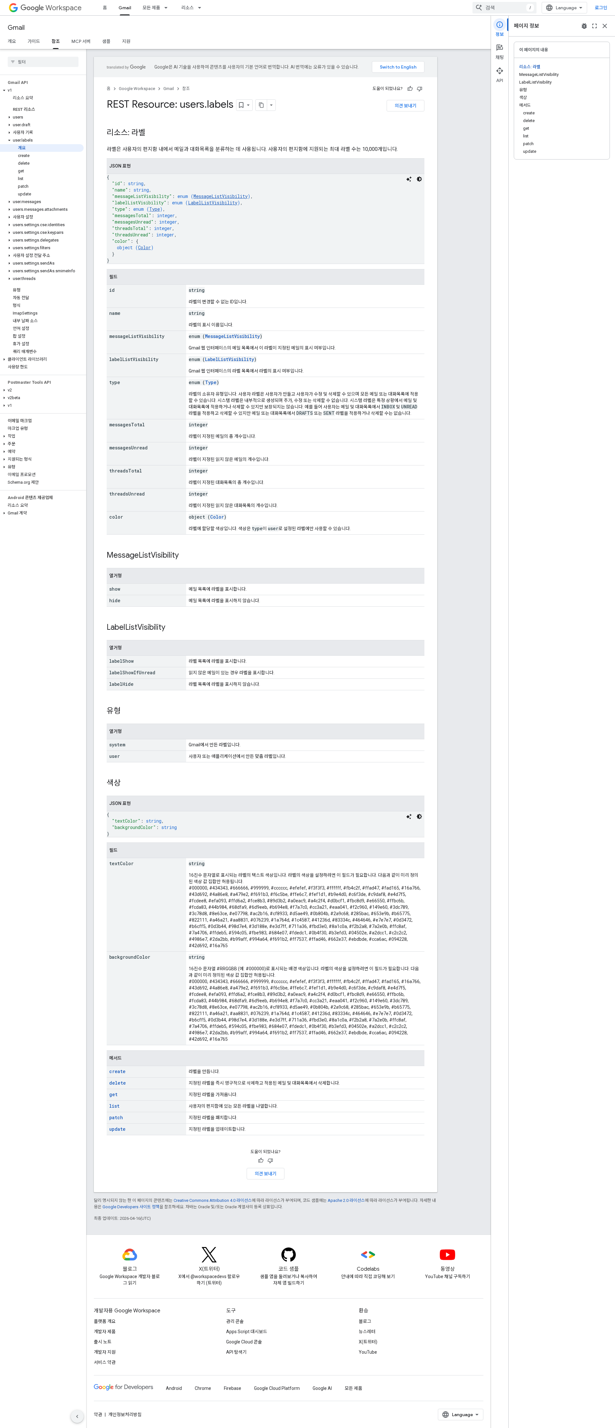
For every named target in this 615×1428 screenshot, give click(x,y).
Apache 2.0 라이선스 (346, 1200)
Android (174, 1388)
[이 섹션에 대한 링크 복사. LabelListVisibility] (171, 628)
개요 (12, 41)
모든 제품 (151, 8)
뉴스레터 (367, 1331)
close (605, 26)
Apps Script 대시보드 (246, 1331)
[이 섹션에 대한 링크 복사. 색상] (127, 783)
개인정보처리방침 (125, 1414)
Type (154, 209)
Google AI (322, 1388)
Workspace (63, 8)
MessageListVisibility (220, 196)
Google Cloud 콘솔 (244, 1341)
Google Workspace (137, 88)
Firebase (232, 1388)
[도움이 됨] (410, 89)
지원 (126, 41)
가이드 (34, 41)
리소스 (187, 8)
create (117, 1071)
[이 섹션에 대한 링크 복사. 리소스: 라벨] (151, 133)
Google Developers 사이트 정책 (131, 1206)
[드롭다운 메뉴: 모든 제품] (168, 7)
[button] (42, 90)
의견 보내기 (405, 106)
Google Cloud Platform (277, 1388)
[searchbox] (43, 62)
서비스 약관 (105, 1362)
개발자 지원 (105, 1352)
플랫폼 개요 (105, 1321)
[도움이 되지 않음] (419, 89)
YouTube (368, 1352)
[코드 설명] (409, 179)
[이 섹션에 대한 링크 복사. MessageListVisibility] (185, 556)
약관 (98, 1414)
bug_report (584, 26)
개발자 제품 (105, 1331)
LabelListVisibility (212, 203)
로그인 (601, 7)
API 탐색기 (236, 1352)
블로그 (365, 1321)
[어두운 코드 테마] (419, 179)
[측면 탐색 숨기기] (77, 1416)
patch (116, 1117)
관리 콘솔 (235, 1321)
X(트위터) (368, 1341)
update (117, 1129)
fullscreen (594, 26)
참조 (56, 41)
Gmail (125, 8)
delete (117, 1083)
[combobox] (504, 7)
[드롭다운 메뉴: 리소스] (201, 7)
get (113, 1094)
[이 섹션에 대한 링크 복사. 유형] (127, 711)
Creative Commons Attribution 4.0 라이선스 (213, 1200)
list (114, 1106)
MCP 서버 (81, 41)
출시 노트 (102, 1341)
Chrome (203, 1388)
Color (144, 247)
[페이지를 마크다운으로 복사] (261, 105)
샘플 (106, 41)
